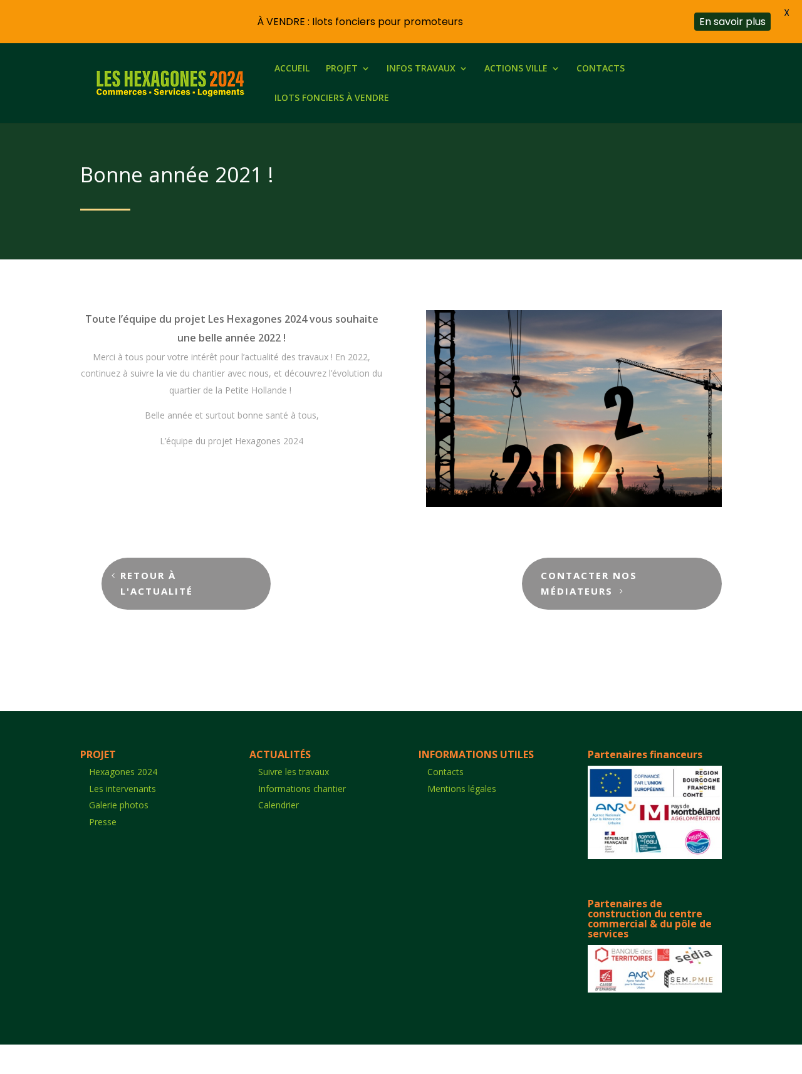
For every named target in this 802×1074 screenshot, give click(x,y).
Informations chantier (302, 789)
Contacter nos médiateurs (589, 583)
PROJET (342, 69)
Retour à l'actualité (156, 583)
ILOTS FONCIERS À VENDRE (331, 98)
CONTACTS (600, 69)
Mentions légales (461, 789)
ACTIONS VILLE (516, 69)
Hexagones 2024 (123, 772)
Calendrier (278, 805)
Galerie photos (118, 805)
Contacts (445, 772)
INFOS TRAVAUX (421, 69)
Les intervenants (122, 789)
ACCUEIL (292, 69)
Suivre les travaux (293, 772)
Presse (103, 822)
